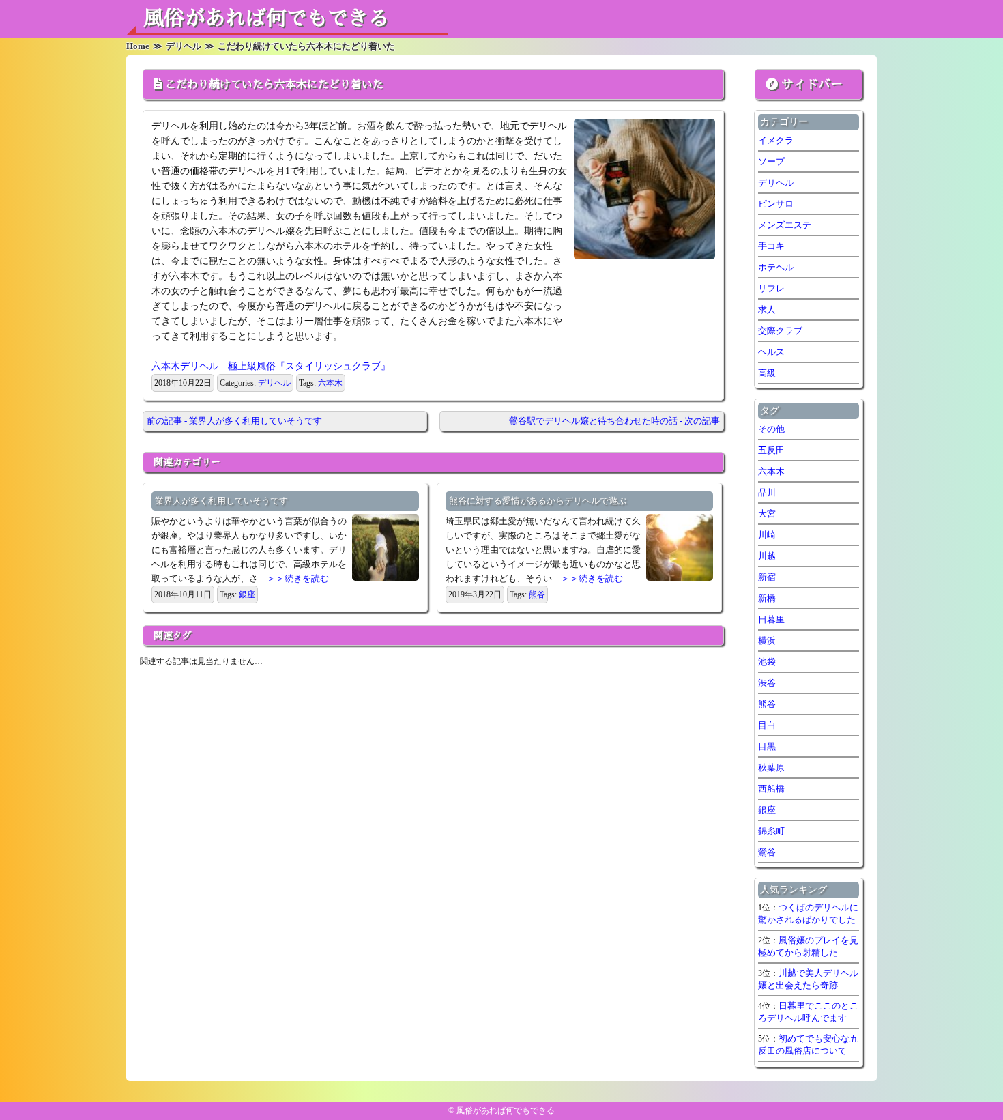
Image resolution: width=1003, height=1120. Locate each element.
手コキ (771, 246)
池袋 (767, 662)
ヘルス (771, 352)
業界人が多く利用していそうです (221, 501)
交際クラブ (780, 331)
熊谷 (537, 594)
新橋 (767, 598)
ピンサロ (776, 204)
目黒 (767, 746)
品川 (767, 492)
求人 (767, 309)
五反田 (771, 450)
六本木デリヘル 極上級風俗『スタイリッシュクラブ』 (270, 366)
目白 (767, 725)
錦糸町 (771, 831)
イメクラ (776, 140)
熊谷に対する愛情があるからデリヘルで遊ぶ (537, 501)
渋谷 (767, 683)
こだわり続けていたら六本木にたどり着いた (274, 84)
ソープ (771, 161)
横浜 (767, 640)
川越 (767, 556)
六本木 (330, 383)
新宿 (767, 577)
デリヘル (274, 383)
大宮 (767, 513)
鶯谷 (767, 852)
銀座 (247, 594)
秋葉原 (771, 767)
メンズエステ (784, 225)
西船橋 (771, 789)
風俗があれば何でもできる (266, 18)
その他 (771, 429)
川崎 (767, 535)
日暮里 (771, 619)
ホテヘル (776, 267)
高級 (767, 373)
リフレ (771, 288)
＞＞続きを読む (298, 578)
